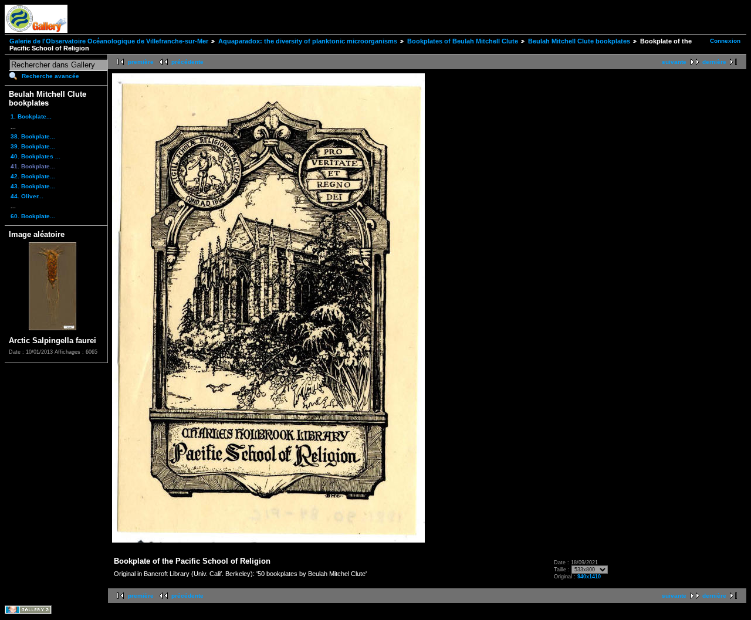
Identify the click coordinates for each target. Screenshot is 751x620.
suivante (674, 62)
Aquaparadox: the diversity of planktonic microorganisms (307, 41)
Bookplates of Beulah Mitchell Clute (462, 41)
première (141, 62)
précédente (187, 62)
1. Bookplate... (31, 116)
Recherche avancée (50, 76)
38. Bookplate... (33, 136)
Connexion (725, 41)
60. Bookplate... (33, 216)
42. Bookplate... (33, 176)
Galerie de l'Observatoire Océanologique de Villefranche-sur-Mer (108, 41)
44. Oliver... (27, 196)
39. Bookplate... (33, 146)
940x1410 (589, 577)
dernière (714, 62)
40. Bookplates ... (35, 156)
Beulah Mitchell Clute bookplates (579, 41)
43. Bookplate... (33, 186)
